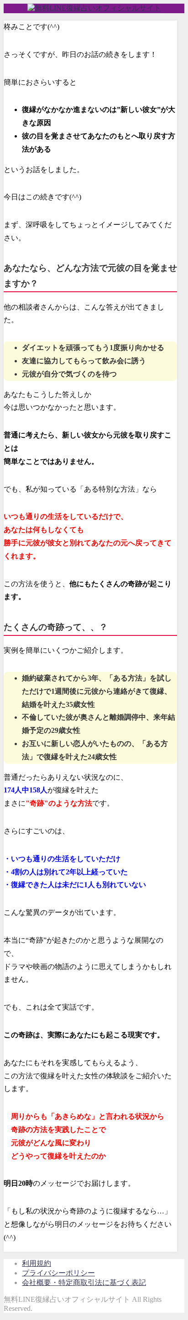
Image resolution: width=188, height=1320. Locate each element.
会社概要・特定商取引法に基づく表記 (84, 1282)
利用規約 (36, 1263)
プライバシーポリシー (58, 1273)
